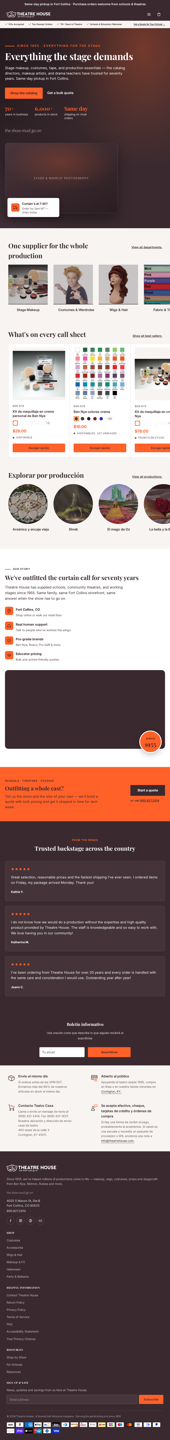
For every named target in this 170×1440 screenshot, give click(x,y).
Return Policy (15, 1302)
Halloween (14, 1269)
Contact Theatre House (22, 1295)
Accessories (15, 1247)
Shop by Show (16, 1357)
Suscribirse (109, 1052)
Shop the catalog (23, 93)
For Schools (14, 1364)
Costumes (13, 1240)
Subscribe (151, 1399)
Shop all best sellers (148, 336)
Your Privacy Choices (21, 1339)
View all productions (147, 476)
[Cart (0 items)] (158, 14)
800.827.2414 (149, 800)
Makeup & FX (16, 1262)
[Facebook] (11, 1221)
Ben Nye (18, 406)
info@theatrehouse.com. (117, 1140)
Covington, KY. (111, 1091)
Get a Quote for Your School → (149, 24)
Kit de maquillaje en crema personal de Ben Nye (33, 413)
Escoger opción (39, 448)
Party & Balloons (18, 1276)
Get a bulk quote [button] (60, 93)
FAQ (9, 1324)
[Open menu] (148, 14)
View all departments (147, 247)
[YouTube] (40, 1221)
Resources (14, 1372)
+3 (47, 423)
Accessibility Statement (23, 1331)
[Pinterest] (30, 1221)
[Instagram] (20, 1221)
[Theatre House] (28, 14)
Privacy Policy (16, 1309)
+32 (109, 418)
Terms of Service (18, 1317)
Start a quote (147, 790)
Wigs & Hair (14, 1255)
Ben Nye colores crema (92, 412)
